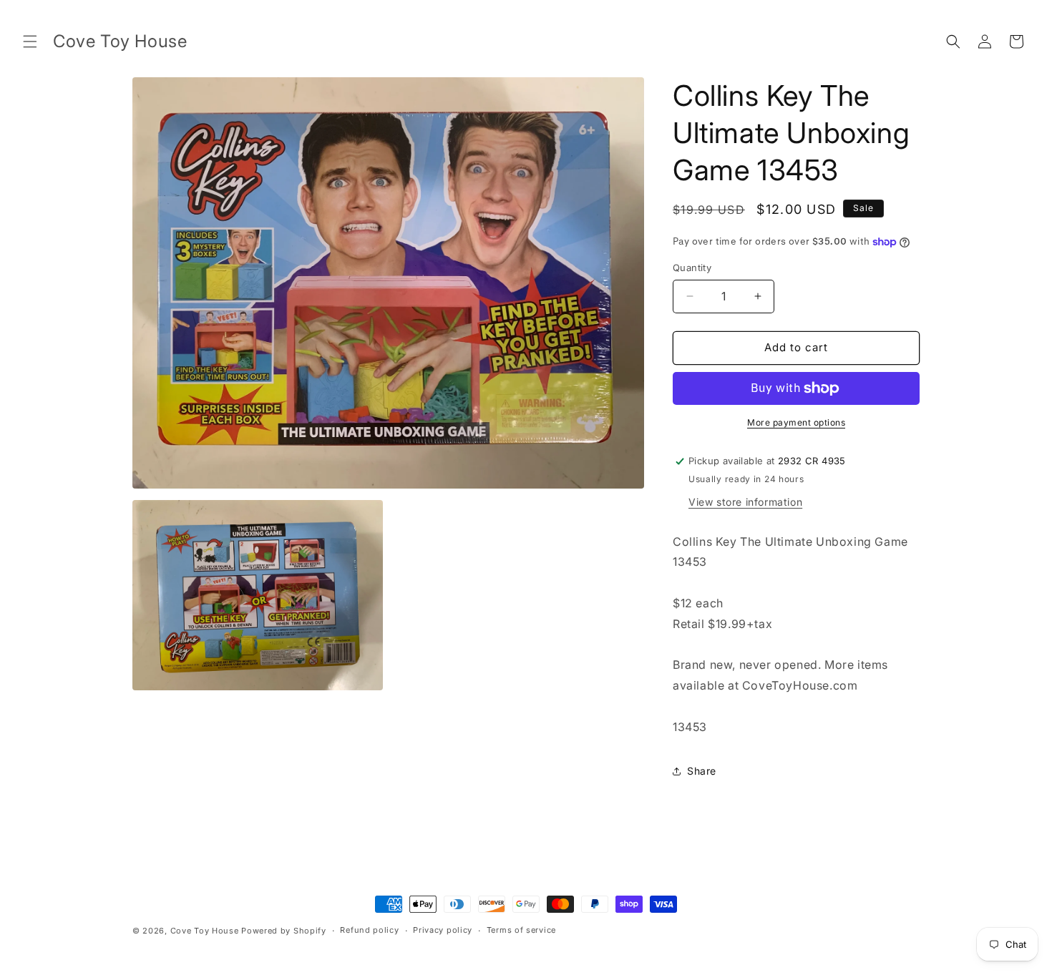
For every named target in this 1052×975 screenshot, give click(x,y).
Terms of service (521, 930)
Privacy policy (442, 930)
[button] (30, 41)
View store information (745, 502)
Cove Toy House (204, 931)
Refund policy (369, 930)
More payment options (796, 422)
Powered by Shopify (283, 931)
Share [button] (701, 771)
